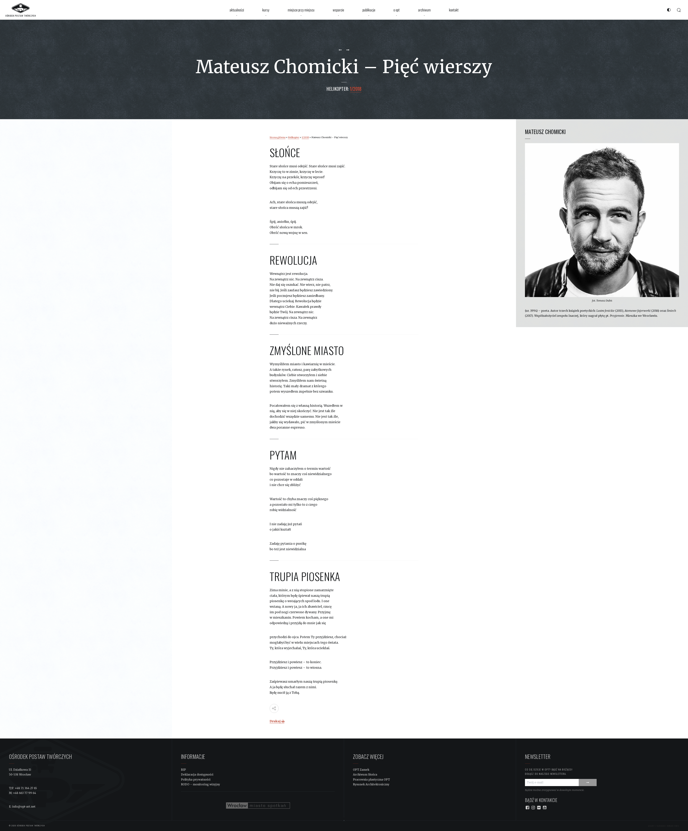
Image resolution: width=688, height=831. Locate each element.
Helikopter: (337, 88)
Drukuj (275, 721)
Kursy (265, 10)
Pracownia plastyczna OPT (371, 779)
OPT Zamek (361, 769)
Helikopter (293, 137)
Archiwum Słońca (365, 774)
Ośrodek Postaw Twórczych (30, 825)
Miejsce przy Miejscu (301, 10)
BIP (183, 769)
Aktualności (237, 10)
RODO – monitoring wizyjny (200, 784)
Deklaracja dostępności (197, 774)
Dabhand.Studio (673, 825)
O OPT (396, 10)
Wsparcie (338, 10)
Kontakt (453, 10)
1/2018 (305, 137)
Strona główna (277, 137)
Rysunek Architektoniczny (371, 784)
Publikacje (368, 10)
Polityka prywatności (196, 779)
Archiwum (424, 10)
